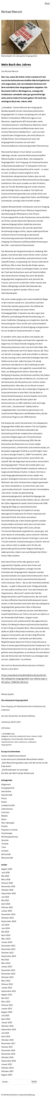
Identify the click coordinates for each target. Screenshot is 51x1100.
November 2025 (8, 886)
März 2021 (5, 1001)
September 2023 (8, 956)
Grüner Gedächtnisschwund (13, 755)
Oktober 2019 (7, 1026)
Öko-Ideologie (7, 822)
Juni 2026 (5, 872)
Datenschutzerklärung (27, 1095)
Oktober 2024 (7, 917)
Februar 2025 (7, 907)
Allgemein (6, 784)
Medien (4, 815)
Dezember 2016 (8, 1050)
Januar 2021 (6, 1008)
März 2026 (5, 879)
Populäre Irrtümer (9, 829)
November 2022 (8, 973)
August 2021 (6, 994)
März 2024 (5, 938)
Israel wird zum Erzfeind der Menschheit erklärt (22, 759)
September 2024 (8, 921)
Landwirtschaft (8, 805)
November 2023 (8, 949)
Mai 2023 (5, 959)
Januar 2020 (6, 1022)
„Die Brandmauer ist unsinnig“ (14, 769)
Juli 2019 (5, 1033)
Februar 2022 (7, 984)
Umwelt (4, 850)
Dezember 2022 (8, 970)
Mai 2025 (5, 900)
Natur (4, 819)
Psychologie (6, 833)
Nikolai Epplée (29, 739)
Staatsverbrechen (7, 742)
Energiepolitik (7, 788)
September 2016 (8, 1060)
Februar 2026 (7, 883)
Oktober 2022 (7, 977)
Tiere (3, 847)
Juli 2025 (5, 897)
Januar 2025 (6, 910)
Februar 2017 (7, 1047)
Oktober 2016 (7, 1057)
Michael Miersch (11, 12)
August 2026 (6, 869)
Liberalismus (7, 808)
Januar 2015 (6, 1064)
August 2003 (6, 1074)
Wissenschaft (7, 857)
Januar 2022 (6, 987)
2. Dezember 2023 (7, 734)
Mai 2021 (5, 998)
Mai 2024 (5, 931)
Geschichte (12, 736)
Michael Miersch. (12, 1095)
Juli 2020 (5, 1015)
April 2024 (5, 935)
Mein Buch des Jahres (16, 64)
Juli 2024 (5, 924)
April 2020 (5, 1019)
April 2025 (5, 903)
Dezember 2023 (8, 945)
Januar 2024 (6, 942)
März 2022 (5, 980)
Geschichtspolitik (17, 739)
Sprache (4, 840)
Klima (4, 798)
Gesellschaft (21, 736)
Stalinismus (23, 742)
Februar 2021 (7, 1005)
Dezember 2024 (8, 914)
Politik (40, 736)
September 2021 (8, 991)
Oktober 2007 (7, 1071)
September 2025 (8, 893)
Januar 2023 (6, 966)
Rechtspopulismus (9, 836)
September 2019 (8, 1029)
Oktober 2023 (7, 952)
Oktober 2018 (7, 1040)
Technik (4, 843)
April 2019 (5, 1036)
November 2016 (8, 1053)
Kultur (28, 736)
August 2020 (6, 1012)
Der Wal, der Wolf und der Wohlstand (17, 773)
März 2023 (5, 963)
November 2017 (8, 1043)
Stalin (16, 742)
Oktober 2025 (7, 890)
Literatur (34, 736)
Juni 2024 (5, 928)
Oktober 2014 (7, 1067)
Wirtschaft (6, 854)
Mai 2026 (5, 876)
